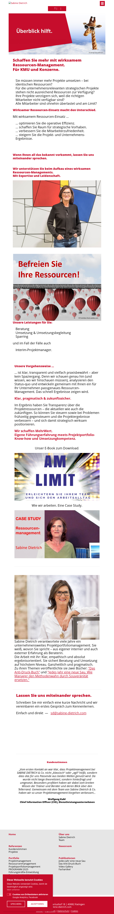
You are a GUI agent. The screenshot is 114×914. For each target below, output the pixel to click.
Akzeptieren (37, 904)
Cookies (74, 911)
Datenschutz (63, 911)
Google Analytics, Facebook (30, 895)
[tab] (38, 816)
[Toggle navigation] (102, 3)
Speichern (16, 904)
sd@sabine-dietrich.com (68, 713)
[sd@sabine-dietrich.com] (59, 9)
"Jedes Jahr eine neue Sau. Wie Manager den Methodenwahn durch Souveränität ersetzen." (53, 676)
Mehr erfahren (13, 889)
